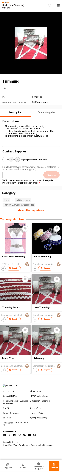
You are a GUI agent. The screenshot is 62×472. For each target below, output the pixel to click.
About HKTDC (36, 391)
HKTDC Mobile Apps (39, 396)
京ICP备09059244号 (38, 418)
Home (6, 200)
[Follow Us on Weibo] (19, 435)
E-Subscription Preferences (42, 401)
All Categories (23, 200)
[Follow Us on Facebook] (4, 435)
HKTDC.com (8, 391)
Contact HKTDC (10, 396)
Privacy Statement (11, 413)
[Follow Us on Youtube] (29, 435)
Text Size (7, 408)
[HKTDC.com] (31, 387)
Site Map (7, 418)
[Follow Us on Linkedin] (14, 435)
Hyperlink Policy (37, 413)
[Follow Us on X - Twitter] (9, 435)
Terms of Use (36, 408)
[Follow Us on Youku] (34, 435)
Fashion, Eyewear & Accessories (19, 205)
